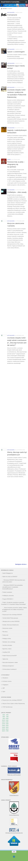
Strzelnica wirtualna (7, 645)
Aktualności (11, 12)
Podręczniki (5, 635)
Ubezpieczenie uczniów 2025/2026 (10, 621)
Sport (9, 159)
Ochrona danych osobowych (9, 669)
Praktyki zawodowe (7, 592)
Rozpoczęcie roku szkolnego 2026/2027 (12, 614)
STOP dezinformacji (7, 707)
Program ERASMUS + (8, 599)
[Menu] (26, 2)
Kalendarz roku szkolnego (8, 642)
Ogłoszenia (5, 659)
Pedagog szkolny (6, 638)
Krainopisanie (12, 15)
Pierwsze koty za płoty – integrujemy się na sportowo (16, 164)
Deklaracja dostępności (8, 665)
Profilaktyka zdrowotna (8, 595)
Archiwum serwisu (6, 681)
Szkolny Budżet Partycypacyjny (10, 618)
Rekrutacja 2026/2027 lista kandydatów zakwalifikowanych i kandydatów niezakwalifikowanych (12, 587)
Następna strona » (21, 564)
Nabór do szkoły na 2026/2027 (9, 576)
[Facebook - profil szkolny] (14, 857)
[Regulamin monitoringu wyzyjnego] (14, 749)
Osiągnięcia (5, 684)
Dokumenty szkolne (7, 628)
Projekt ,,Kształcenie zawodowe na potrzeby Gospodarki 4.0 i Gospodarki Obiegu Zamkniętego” (13, 603)
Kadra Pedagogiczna (7, 573)
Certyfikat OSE (6, 652)
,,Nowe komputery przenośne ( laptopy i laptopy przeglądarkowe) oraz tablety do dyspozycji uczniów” (14, 609)
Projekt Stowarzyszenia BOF (9, 655)
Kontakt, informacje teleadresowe (10, 624)
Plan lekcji (4, 631)
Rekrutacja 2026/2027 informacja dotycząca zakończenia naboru (13, 580)
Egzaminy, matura (6, 648)
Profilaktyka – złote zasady (17, 192)
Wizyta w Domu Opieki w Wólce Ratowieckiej (13, 703)
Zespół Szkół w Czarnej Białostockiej (11, 2)
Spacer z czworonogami (16, 52)
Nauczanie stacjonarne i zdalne (10, 662)
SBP (3, 688)
